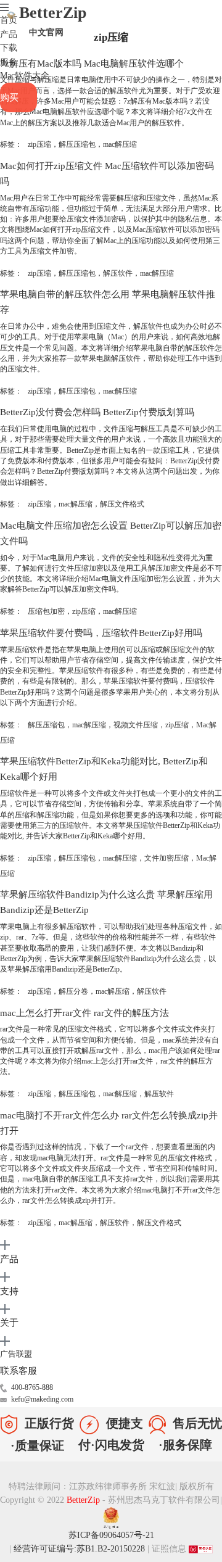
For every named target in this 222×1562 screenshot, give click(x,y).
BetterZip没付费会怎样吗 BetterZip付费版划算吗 (97, 412)
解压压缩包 (77, 144)
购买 (9, 97)
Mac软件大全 (24, 75)
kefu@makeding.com (42, 1399)
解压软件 (118, 273)
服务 (8, 62)
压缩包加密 (46, 611)
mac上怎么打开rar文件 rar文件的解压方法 (84, 1012)
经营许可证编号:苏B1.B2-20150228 (79, 1548)
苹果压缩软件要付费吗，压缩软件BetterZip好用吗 (101, 632)
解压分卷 (73, 991)
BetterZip (52, 20)
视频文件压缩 (135, 725)
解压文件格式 (122, 504)
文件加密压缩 (166, 858)
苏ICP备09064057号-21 (111, 1535)
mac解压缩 (120, 144)
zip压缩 (39, 144)
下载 (8, 47)
